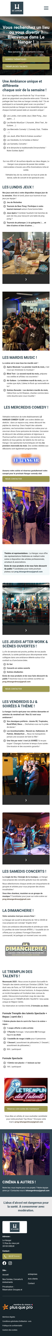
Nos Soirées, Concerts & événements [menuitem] (12, 1280)
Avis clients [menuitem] (33, 1279)
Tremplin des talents (16, 66)
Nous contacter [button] (13, 479)
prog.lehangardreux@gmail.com (28, 572)
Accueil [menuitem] (5, 1275)
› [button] (26, 279)
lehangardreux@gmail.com (37, 1190)
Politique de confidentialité (12, 1326)
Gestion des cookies (9, 1330)
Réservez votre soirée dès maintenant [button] (23, 1109)
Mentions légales (8, 1317)
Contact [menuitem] (31, 1283)
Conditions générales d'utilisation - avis (16, 1321)
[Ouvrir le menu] (46, 8)
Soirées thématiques (15, 59)
